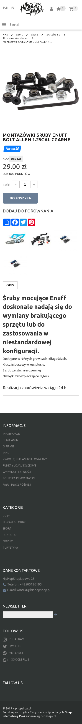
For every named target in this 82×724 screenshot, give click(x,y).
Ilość (6, 185)
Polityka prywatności (19, 478)
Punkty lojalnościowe (19, 465)
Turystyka (10, 547)
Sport (7, 528)
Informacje (11, 433)
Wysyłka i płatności (17, 471)
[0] (58, 9)
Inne (6, 452)
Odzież (8, 541)
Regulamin (10, 440)
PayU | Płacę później (17, 484)
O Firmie (8, 446)
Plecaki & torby (14, 522)
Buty (6, 515)
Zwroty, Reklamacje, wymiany (25, 459)
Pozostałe (10, 534)
